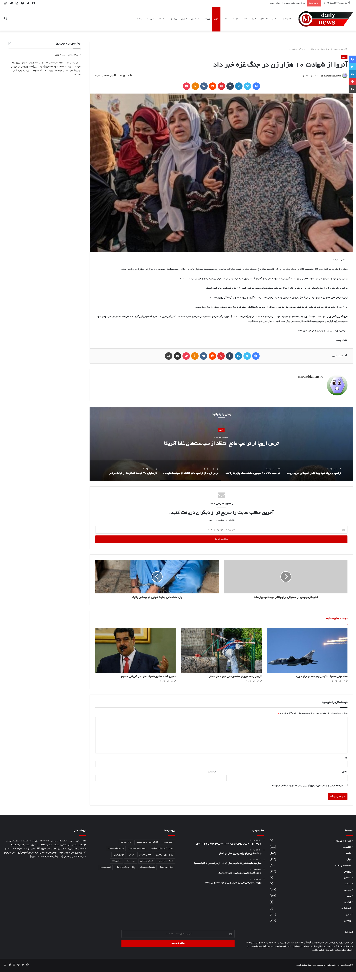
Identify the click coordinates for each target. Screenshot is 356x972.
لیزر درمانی (130, 861)
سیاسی (275, 19)
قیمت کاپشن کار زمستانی (51, 852)
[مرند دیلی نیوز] (325, 19)
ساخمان (347, 878)
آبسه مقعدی (168, 842)
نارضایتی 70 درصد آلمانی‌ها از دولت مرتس (221, 444)
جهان (216, 19)
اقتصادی (264, 19)
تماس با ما (151, 19)
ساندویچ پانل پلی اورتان (22, 66)
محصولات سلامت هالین (41, 856)
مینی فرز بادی (74, 55)
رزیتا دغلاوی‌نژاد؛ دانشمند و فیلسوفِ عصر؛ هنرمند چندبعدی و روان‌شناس (272, 3)
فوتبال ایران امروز (165, 861)
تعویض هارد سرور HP (47, 849)
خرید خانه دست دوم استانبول (58, 66)
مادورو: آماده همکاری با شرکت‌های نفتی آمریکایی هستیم (148, 676)
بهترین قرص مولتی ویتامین (162, 848)
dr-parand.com (39, 70)
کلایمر (24, 62)
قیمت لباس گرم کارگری (28, 852)
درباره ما (163, 19)
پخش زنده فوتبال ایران (125, 867)
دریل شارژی (60, 55)
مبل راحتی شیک (72, 62)
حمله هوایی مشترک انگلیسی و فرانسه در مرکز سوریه (321, 676)
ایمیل (344, 772)
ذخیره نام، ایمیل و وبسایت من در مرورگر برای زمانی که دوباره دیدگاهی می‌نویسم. (308, 786)
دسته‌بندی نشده (343, 865)
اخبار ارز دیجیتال (343, 841)
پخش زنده (116, 861)
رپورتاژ (174, 19)
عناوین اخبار (287, 19)
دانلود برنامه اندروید (58, 70)
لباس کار (54, 841)
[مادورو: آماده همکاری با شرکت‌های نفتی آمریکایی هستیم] (135, 650)
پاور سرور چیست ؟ (29, 841)
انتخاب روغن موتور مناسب (147, 842)
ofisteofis (44, 841)
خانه (343, 49)
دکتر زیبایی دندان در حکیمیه (73, 841)
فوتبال (131, 855)
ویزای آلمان (75, 70)
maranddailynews (332, 76)
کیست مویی (106, 867)
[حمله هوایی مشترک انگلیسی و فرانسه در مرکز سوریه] (307, 650)
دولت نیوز (39, 66)
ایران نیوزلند (126, 842)
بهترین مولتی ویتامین (137, 848)
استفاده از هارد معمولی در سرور (45, 845)
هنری (254, 19)
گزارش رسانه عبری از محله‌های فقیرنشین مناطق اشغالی (235, 676)
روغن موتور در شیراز (164, 855)
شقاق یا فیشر (145, 855)
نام (346, 758)
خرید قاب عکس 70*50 (52, 62)
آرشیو (139, 19)
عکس (348, 896)
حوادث (235, 19)
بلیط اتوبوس (34, 62)
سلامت (225, 19)
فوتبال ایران (118, 855)
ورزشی (207, 19)
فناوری (184, 19)
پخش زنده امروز (166, 867)
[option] (221, 444)
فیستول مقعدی (146, 861)
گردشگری (195, 19)
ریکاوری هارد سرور (73, 852)
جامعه (245, 19)
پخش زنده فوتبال (147, 867)
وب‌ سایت (212, 772)
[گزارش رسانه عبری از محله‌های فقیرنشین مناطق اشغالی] (221, 650)
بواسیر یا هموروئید (115, 848)
